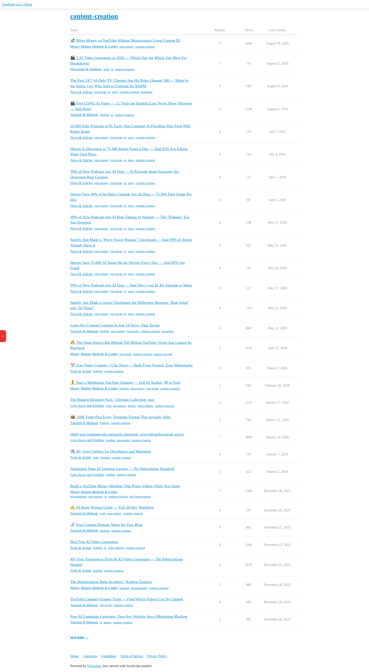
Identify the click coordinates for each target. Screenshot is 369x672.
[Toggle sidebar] (3, 336)
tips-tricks (100, 92)
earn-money (126, 46)
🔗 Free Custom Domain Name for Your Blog (106, 525)
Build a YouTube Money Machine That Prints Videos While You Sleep (125, 486)
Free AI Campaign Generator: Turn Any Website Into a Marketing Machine (128, 616)
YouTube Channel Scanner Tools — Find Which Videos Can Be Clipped (126, 599)
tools (106, 69)
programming (78, 496)
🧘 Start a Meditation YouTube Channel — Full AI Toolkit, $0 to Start (125, 382)
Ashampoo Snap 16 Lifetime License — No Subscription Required (122, 469)
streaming (146, 92)
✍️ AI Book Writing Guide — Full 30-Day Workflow (112, 507)
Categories (90, 656)
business (105, 530)
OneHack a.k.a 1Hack (17, 4)
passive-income (163, 354)
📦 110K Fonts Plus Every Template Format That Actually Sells (120, 417)
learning (124, 588)
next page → (79, 637)
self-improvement (140, 496)
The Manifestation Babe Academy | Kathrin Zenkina (111, 582)
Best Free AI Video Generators (94, 542)
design (131, 406)
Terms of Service (131, 656)
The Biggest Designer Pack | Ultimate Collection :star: (112, 399)
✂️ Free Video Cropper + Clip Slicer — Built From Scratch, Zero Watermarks (131, 365)
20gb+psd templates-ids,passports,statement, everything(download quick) (127, 434)
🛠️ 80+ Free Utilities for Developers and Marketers (110, 451)
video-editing (145, 406)
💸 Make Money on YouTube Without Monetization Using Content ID (125, 40)
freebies (104, 115)
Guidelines (108, 656)
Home (74, 656)
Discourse (94, 666)
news (115, 92)
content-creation (145, 46)
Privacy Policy (157, 656)
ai (112, 69)
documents (119, 406)
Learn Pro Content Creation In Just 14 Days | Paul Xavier (115, 325)
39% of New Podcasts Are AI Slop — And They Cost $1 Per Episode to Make (131, 285)
